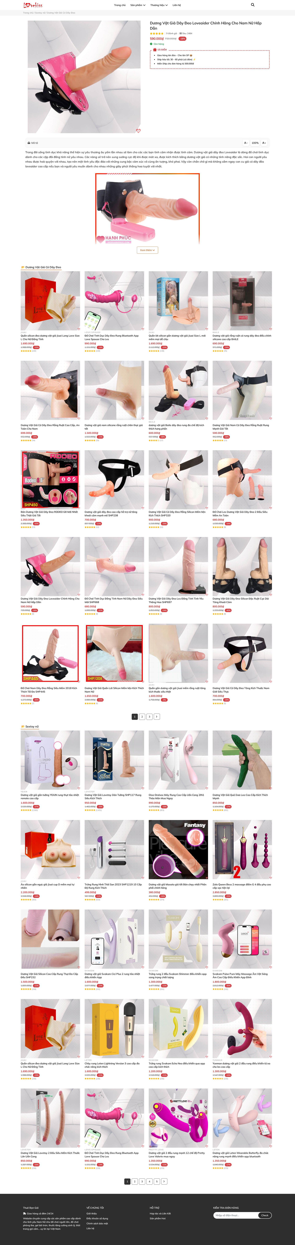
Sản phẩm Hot (157, 1218)
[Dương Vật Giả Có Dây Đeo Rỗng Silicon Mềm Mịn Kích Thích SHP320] (178, 479)
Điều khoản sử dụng (97, 1218)
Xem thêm (146, 250)
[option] (84, 77)
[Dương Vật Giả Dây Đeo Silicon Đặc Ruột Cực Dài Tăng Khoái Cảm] (242, 566)
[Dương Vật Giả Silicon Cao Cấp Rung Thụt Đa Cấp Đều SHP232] (50, 939)
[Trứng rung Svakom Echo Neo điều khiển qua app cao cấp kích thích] (178, 1028)
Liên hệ (90, 1228)
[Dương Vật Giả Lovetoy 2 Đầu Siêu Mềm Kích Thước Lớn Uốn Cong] (50, 1118)
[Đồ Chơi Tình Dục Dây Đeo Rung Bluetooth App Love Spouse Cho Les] (114, 300)
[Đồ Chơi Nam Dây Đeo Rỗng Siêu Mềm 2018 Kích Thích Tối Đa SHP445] (50, 653)
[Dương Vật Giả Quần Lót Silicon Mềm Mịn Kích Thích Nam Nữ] (114, 653)
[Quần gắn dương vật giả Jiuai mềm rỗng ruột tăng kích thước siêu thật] (178, 653)
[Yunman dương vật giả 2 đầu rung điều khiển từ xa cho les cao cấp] (242, 1028)
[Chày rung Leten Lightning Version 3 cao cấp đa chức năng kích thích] (114, 1028)
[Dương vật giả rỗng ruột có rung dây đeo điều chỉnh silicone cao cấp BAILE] (242, 300)
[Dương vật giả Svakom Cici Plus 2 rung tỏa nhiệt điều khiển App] (114, 939)
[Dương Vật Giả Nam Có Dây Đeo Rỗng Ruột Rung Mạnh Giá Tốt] (242, 390)
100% (255, 142)
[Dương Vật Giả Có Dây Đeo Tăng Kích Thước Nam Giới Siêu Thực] (242, 653)
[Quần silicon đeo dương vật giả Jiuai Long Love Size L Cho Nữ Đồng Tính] (50, 300)
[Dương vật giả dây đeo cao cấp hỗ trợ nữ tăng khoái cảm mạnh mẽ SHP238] (114, 479)
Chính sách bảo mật (97, 1223)
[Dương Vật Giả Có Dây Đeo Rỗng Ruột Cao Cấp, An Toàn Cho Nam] (50, 390)
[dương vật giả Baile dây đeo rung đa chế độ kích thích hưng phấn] (178, 390)
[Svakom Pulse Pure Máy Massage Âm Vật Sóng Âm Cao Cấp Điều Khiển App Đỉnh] (242, 939)
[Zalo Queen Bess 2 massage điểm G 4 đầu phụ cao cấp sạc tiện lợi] (242, 849)
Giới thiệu (92, 1213)
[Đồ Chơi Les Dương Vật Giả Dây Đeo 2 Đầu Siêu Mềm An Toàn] (242, 479)
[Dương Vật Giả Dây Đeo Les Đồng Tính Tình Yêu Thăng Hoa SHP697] (178, 566)
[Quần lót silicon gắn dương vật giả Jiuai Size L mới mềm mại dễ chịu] (178, 300)
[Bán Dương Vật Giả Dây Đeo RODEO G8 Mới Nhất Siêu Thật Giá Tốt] (50, 479)
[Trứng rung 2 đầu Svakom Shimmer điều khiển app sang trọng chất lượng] (178, 939)
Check (264, 1215)
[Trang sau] (157, 717)
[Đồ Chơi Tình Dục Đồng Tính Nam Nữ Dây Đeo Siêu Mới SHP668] (114, 566)
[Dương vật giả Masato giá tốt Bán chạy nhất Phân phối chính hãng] (178, 849)
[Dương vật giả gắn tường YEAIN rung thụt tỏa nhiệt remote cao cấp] (50, 760)
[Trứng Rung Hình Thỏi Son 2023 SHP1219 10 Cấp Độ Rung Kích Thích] (114, 849)
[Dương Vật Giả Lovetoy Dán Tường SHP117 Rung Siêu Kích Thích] (114, 760)
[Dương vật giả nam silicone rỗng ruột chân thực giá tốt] (114, 390)
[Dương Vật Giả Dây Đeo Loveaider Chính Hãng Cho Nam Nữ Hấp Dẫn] (84, 77)
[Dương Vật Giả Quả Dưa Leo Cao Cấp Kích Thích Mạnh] (242, 760)
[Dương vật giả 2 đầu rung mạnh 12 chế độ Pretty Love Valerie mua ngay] (178, 1118)
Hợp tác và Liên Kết (160, 1213)
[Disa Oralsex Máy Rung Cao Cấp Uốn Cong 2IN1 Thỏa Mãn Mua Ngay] (178, 760)
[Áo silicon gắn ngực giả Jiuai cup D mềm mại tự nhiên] (50, 849)
